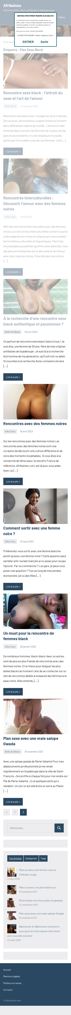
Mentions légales (11, 976)
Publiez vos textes (12, 983)
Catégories (31, 858)
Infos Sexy (10, 431)
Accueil (7, 969)
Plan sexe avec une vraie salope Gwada (41, 913)
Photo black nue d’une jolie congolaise (41, 900)
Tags (43, 858)
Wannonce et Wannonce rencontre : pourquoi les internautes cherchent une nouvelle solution (33, 931)
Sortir (44, 42)
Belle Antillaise (12, 331)
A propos (8, 989)
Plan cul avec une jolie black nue (37, 887)
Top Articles (15, 858)
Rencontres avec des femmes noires (35, 423)
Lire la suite (12, 377)
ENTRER (28, 42)
